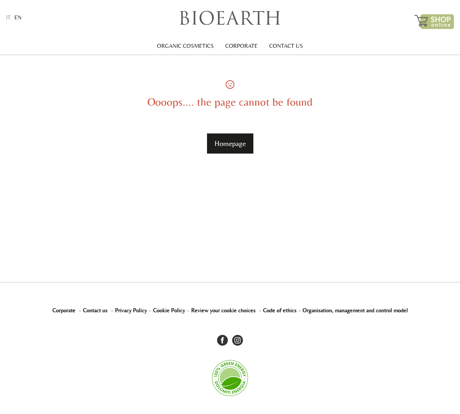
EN (18, 17)
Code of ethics (279, 310)
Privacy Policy (131, 310)
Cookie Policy (169, 310)
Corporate (241, 45)
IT (8, 17)
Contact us (286, 45)
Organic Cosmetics (185, 45)
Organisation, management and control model (355, 310)
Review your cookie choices (223, 310)
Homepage (230, 143)
